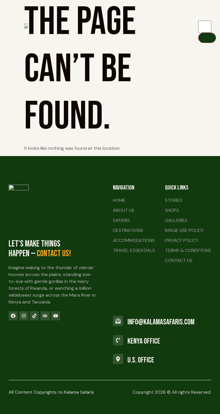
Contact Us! (54, 254)
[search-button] (207, 38)
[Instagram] (23, 315)
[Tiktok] (34, 315)
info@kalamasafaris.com (161, 322)
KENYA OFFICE (143, 341)
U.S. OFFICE (140, 360)
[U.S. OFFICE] (118, 359)
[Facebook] (13, 315)
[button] (123, 25)
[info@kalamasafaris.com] (118, 321)
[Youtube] (55, 315)
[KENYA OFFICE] (118, 340)
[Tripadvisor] (45, 315)
